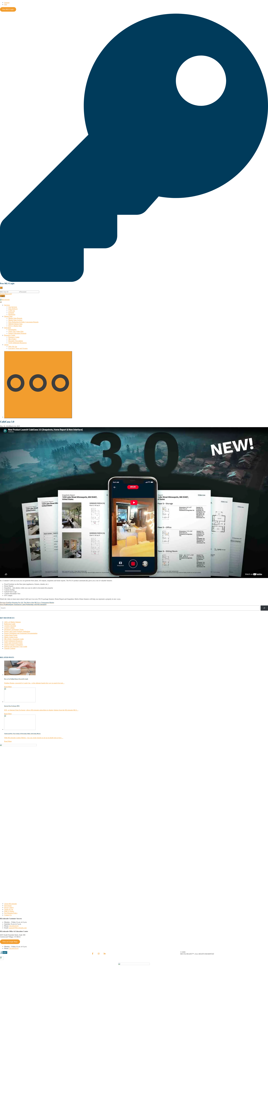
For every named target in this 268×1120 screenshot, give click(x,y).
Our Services (12, 307)
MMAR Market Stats (15, 324)
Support (6, 2)
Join (5, 4)
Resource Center (9, 335)
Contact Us (8, 915)
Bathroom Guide (9, 624)
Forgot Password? (6, 294)
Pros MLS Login (8, 9)
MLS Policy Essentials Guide (14, 639)
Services (7, 305)
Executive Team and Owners (18, 348)
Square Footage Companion (13, 644)
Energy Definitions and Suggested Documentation (20, 633)
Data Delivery (13, 309)
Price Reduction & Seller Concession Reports (23, 322)
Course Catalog (9, 628)
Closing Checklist (10, 626)
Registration (12, 329)
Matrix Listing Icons (11, 637)
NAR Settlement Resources (17, 343)
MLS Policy (12, 339)
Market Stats (8, 316)
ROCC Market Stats (15, 326)
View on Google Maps (9, 942)
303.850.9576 (13, 926)
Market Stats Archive (15, 320)
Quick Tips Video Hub (15, 331)
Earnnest (11, 312)
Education (7, 328)
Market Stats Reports (15, 318)
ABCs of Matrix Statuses (12, 622)
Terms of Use (8, 909)
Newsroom (8, 905)
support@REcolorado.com (17, 928)
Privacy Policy (9, 907)
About (6, 345)
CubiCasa (11, 311)
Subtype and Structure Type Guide (15, 646)
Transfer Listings (9, 648)
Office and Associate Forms (13, 643)
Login (2, 296)
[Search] (264, 608)
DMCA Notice (9, 911)
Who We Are (12, 346)
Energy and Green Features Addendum (17, 631)
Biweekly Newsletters (15, 341)
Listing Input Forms (10, 635)
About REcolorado (10, 904)
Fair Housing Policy (10, 913)
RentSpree (11, 314)
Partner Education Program (17, 333)
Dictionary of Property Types (13, 629)
